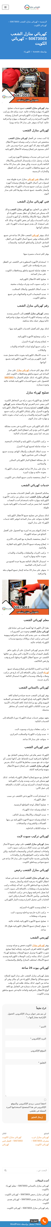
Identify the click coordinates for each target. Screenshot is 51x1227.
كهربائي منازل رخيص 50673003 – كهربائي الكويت (27, 1194)
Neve (38, 1224)
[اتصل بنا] (44, 1221)
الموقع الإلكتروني (38, 1050)
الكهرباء (27, 52)
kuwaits (36, 52)
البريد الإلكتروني (38, 1038)
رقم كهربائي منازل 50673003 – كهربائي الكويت (28, 1208)
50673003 (9, 377)
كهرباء (46, 672)
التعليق (42, 1062)
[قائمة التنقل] (5, 7)
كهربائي (35, 235)
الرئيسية (43, 22)
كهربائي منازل (22, 370)
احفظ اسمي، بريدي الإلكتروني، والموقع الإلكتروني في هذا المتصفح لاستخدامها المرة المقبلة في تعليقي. (26, 1107)
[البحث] (5, 1170)
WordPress (15, 1224)
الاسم (43, 1026)
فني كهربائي (33, 179)
